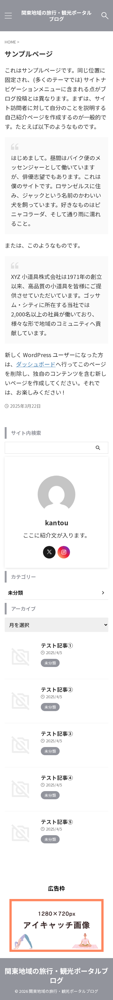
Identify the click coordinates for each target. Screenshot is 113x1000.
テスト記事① (57, 645)
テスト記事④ (57, 777)
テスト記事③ (57, 733)
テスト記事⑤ (57, 822)
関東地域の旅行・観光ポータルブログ (56, 15)
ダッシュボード (36, 364)
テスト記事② (57, 689)
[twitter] (49, 552)
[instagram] (63, 552)
